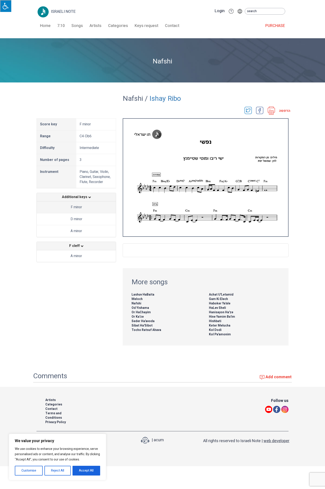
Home (45, 26)
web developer (276, 441)
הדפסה (283, 110)
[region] (57, 457)
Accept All (86, 470)
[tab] (76, 197)
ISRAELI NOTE (63, 12)
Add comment (278, 377)
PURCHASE (275, 26)
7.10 (61, 26)
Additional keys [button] (75, 197)
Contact (172, 26)
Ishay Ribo (165, 98)
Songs (77, 26)
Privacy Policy (55, 422)
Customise (28, 470)
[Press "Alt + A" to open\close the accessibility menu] (5, 6)
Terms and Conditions (53, 415)
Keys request (146, 26)
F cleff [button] (75, 246)
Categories (118, 26)
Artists (95, 26)
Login (220, 11)
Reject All (57, 470)
